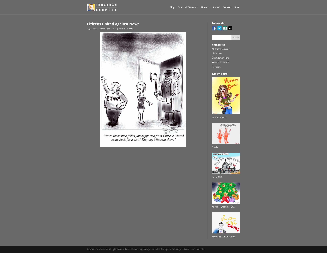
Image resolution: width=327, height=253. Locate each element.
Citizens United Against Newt (113, 23)
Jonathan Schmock (97, 28)
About (216, 7)
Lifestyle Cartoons (220, 57)
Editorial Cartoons (188, 7)
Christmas (217, 53)
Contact (227, 7)
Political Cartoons (126, 28)
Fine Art (205, 7)
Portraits (216, 67)
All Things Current (220, 49)
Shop (237, 7)
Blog (172, 7)
